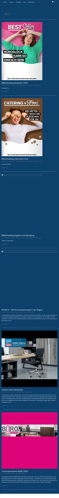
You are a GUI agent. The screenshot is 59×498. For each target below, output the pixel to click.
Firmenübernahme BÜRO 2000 (15, 471)
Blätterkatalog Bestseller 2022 (15, 83)
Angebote (22, 85)
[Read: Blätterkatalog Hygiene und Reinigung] (22, 203)
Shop (24, 2)
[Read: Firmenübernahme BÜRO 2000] (29, 440)
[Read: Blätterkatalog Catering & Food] (22, 127)
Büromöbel (30, 85)
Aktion (17, 85)
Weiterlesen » (5, 91)
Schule (11, 2)
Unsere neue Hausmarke (12, 390)
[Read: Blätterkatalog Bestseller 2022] (22, 51)
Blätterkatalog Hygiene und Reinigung (18, 235)
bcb (26, 85)
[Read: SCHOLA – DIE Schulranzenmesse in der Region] (29, 278)
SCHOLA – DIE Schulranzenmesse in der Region (22, 310)
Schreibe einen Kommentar (8, 85)
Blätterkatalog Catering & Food (15, 159)
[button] (40, 2)
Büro (5, 2)
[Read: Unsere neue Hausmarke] (29, 358)
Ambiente (18, 2)
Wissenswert (31, 2)
